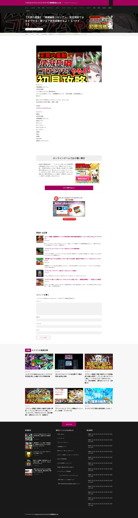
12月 (92, 441)
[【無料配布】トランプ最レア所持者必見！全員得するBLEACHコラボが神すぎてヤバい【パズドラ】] (28, 445)
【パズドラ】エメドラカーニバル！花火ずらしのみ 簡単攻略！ (62, 248)
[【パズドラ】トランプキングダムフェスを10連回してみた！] (28, 454)
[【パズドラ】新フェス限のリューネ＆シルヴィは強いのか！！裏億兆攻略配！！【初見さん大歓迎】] (39, 282)
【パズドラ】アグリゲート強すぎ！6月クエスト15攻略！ (60, 270)
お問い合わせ (60, 434)
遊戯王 (110, 8)
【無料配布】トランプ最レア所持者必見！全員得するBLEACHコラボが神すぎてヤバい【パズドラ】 (42, 444)
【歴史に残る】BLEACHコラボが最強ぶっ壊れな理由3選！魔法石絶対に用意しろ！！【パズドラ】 (42, 471)
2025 (89, 440)
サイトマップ (60, 438)
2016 (89, 486)
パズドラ (33, 8)
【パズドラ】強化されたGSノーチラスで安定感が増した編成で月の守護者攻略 (38, 375)
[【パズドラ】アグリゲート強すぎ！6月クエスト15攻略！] (39, 273)
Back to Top (69, 424)
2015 (89, 492)
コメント (38, 301)
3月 (96, 434)
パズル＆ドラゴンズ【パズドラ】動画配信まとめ (46, 514)
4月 (98, 434)
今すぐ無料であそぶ (69, 188)
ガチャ (57, 8)
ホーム (26, 8)
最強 (99, 8)
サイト (38, 330)
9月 (109, 440)
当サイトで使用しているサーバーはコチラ (68, 454)
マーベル (81, 8)
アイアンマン (50, 8)
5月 (100, 434)
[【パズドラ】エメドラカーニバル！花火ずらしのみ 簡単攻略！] (39, 251)
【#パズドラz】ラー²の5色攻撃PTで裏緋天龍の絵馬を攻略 (68, 375)
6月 (102, 434)
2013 (89, 503)
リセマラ (88, 8)
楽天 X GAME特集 (62, 459)
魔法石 (28, 10)
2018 (89, 474)
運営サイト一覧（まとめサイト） (65, 450)
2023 (89, 451)
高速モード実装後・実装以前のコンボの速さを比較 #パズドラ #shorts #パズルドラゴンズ (42, 462)
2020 (89, 469)
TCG (43, 8)
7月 (104, 434)
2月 (94, 434)
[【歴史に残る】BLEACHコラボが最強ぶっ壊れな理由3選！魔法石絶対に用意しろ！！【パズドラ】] (28, 472)
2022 (89, 457)
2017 (89, 480)
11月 (89, 441)
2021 (89, 463)
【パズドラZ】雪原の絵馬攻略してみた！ (98, 408)
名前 (38, 317)
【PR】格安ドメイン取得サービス (65, 479)
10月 (111, 440)
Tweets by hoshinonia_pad (43, 108)
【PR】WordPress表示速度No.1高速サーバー (68, 483)
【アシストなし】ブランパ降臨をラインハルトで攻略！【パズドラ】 (69, 409)
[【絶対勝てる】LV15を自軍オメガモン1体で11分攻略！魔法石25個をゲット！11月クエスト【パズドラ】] (39, 261)
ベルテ (75, 8)
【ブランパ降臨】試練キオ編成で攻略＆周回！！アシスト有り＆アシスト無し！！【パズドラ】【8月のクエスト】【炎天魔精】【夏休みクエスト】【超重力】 (39, 412)
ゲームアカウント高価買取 (64, 471)
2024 (89, 445)
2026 (89, 434)
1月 (92, 434)
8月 (107, 434)
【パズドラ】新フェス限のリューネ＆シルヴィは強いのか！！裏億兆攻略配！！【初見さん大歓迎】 (73, 279)
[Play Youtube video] (69, 64)
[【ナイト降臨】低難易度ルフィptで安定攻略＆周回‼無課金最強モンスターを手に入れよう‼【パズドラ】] (39, 239)
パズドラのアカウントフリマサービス (68, 475)
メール (38, 323)
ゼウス (69, 8)
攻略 (94, 8)
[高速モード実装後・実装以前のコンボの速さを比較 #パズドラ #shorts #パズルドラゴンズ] (28, 463)
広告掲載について (61, 446)
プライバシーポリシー (63, 442)
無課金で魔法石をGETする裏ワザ (65, 467)
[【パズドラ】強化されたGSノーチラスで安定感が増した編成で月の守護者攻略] (28, 437)
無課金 (104, 8)
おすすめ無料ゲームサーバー (64, 463)
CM (39, 8)
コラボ (63, 8)
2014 (89, 498)
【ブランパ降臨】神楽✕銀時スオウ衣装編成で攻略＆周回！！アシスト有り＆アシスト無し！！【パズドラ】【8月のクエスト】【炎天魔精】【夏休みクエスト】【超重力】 (99, 379)
